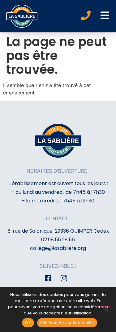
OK (28, 322)
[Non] (106, 309)
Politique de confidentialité (67, 322)
